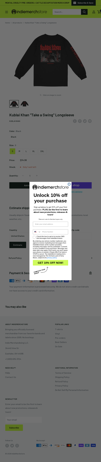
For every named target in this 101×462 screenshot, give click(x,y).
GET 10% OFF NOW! (50, 262)
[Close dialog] (69, 184)
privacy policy (52, 258)
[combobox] (37, 231)
